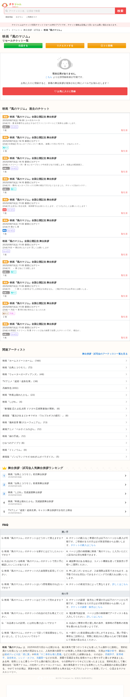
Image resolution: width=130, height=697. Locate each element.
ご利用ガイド (31, 17)
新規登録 (9, 17)
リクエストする (65, 45)
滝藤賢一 (41, 657)
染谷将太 (11, 657)
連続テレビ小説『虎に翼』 (18, 654)
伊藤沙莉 (109, 650)
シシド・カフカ (26, 657)
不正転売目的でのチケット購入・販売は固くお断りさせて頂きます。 (65, 689)
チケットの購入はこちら (83, 545)
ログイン (19, 17)
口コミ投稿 (107, 45)
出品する (23, 45)
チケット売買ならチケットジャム (11, 5)
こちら (48, 77)
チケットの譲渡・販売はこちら (87, 607)
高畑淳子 (109, 654)
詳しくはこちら (120, 584)
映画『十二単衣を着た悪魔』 (49, 654)
